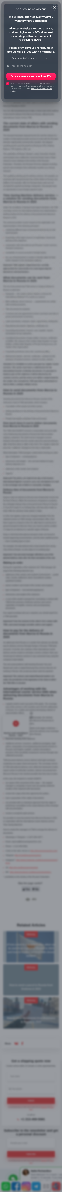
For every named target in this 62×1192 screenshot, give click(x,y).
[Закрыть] (54, 7)
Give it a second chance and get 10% (31, 76)
